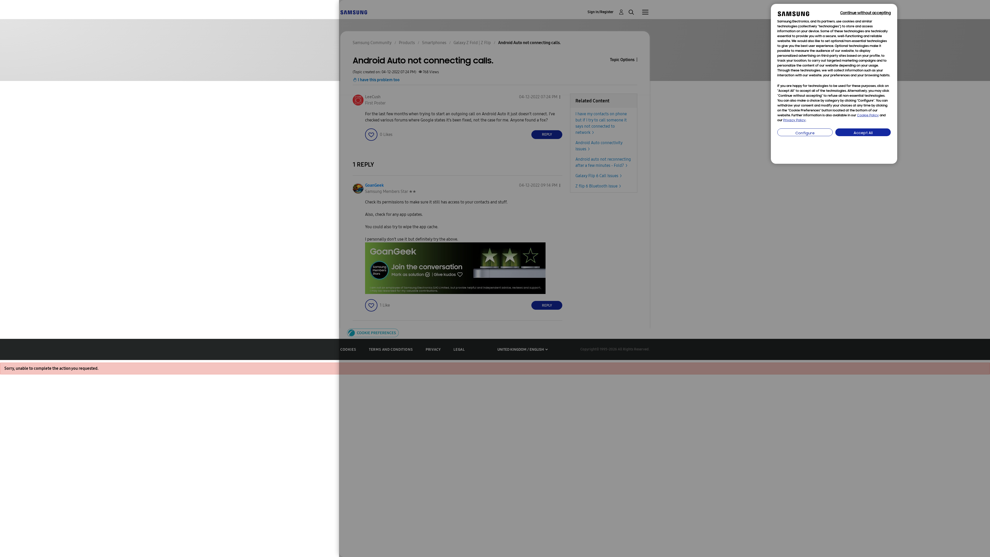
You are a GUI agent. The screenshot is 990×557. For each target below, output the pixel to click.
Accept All (863, 133)
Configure (805, 133)
